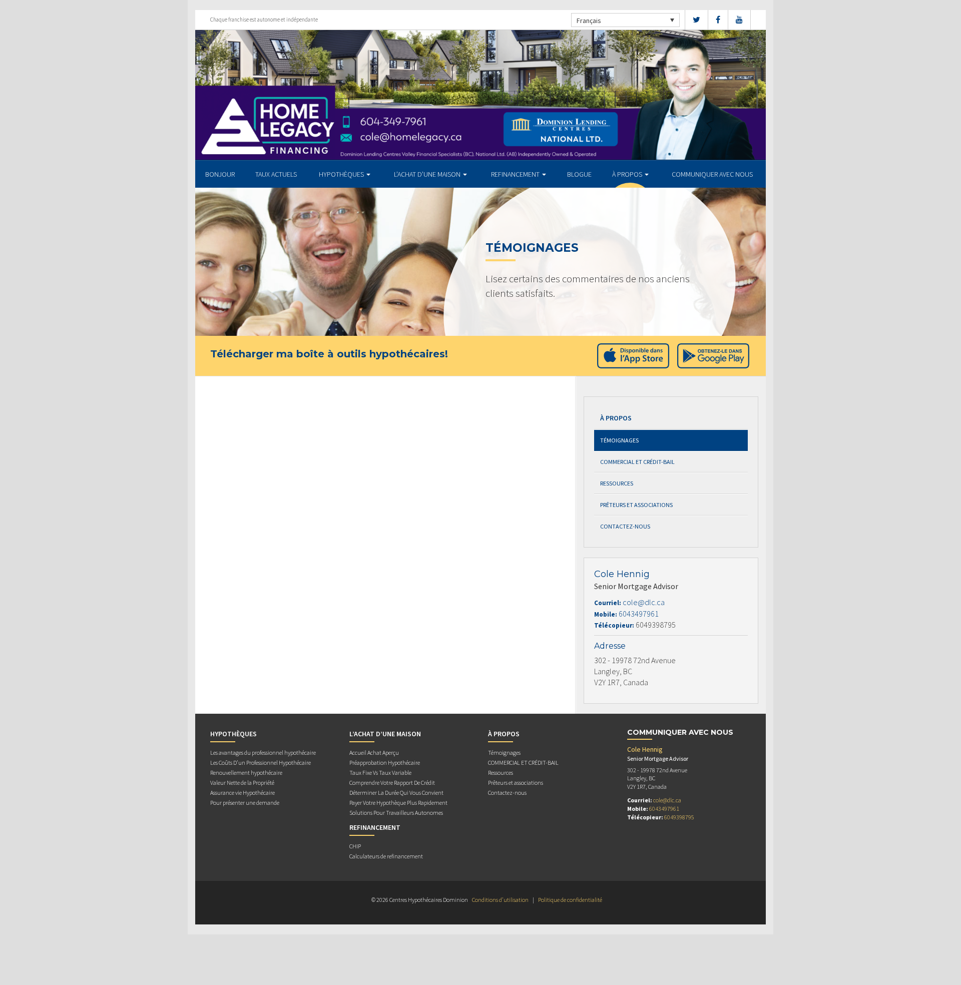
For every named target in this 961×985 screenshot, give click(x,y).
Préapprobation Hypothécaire (384, 762)
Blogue (579, 174)
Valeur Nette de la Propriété (242, 782)
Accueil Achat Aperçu (374, 752)
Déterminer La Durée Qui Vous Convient (396, 792)
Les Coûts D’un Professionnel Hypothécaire (260, 762)
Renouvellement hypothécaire (246, 772)
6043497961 (639, 614)
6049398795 (679, 817)
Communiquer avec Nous (712, 174)
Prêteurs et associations (636, 505)
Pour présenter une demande (244, 802)
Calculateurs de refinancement (386, 856)
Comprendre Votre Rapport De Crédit (392, 782)
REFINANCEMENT (516, 174)
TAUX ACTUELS (276, 174)
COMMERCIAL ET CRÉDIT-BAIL (637, 461)
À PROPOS (628, 174)
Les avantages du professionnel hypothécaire (263, 752)
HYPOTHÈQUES (342, 174)
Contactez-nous (625, 526)
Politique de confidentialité (570, 899)
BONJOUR (220, 174)
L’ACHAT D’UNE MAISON (428, 174)
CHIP (355, 846)
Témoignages (619, 440)
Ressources (616, 483)
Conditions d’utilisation (500, 899)
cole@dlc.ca (644, 602)
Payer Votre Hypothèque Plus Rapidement (398, 802)
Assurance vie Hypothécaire (242, 792)
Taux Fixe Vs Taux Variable (380, 772)
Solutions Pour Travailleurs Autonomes (396, 812)
